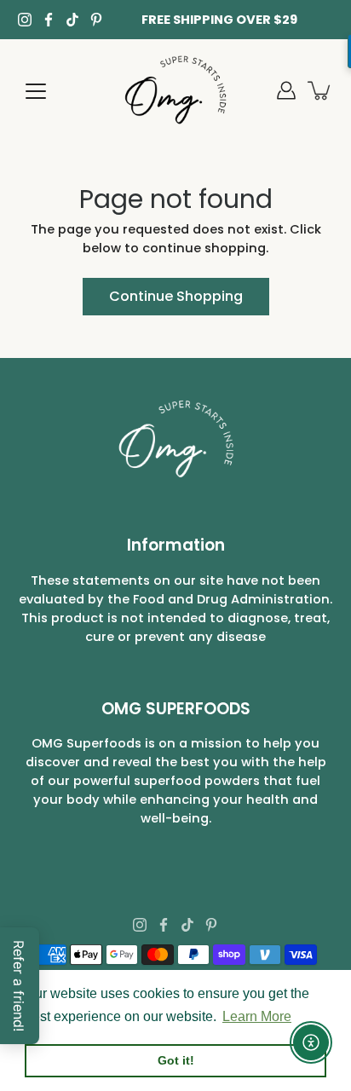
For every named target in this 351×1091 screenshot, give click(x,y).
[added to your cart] (320, 90)
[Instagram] (24, 19)
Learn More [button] (256, 1016)
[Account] (286, 90)
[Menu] (36, 91)
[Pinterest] (96, 19)
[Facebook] (48, 19)
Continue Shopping (176, 296)
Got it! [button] (176, 1060)
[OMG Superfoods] (175, 90)
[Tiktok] (72, 19)
